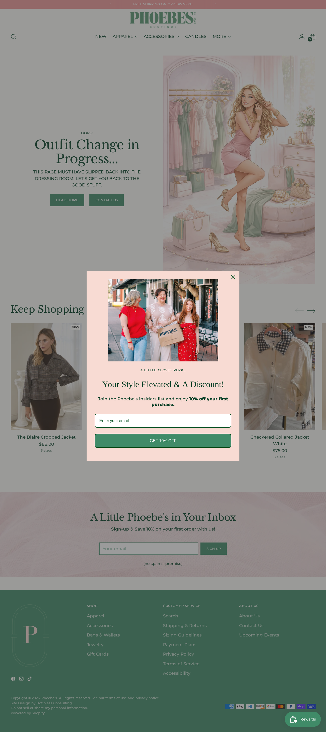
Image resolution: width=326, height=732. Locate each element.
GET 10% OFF (163, 441)
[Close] (233, 277)
